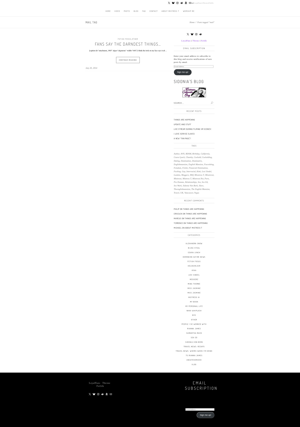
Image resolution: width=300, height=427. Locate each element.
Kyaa (194, 270)
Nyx (194, 315)
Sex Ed (194, 337)
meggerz (185, 175)
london (177, 175)
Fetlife (211, 3)
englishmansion (180, 164)
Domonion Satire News (194, 257)
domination (186, 161)
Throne (205, 3)
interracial (191, 171)
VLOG (194, 364)
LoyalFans (197, 3)
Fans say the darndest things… (128, 44)
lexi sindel (206, 171)
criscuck (178, 214)
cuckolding (207, 157)
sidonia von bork (190, 185)
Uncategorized (194, 360)
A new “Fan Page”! (182, 138)
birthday (196, 154)
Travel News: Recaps (194, 347)
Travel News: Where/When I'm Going (194, 351)
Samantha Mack (194, 333)
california (205, 154)
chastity (189, 157)
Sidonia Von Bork (194, 342)
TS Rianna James (194, 355)
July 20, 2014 (91, 68)
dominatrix (197, 161)
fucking (177, 171)
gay (183, 171)
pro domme (179, 182)
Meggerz (194, 279)
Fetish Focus (124, 39)
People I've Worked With (194, 324)
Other (135, 39)
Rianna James (194, 329)
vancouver (188, 193)
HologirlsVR (194, 266)
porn (207, 178)
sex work (178, 185)
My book (194, 302)
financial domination (198, 168)
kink (199, 171)
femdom (177, 168)
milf (191, 175)
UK (181, 193)
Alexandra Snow (194, 243)
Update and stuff (182, 124)
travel (176, 193)
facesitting (209, 164)
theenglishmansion (182, 189)
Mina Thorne (194, 284)
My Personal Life (194, 306)
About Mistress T (193, 228)
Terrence (178, 223)
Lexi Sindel (194, 275)
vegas (196, 193)
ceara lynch (179, 157)
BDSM (188, 154)
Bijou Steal (194, 248)
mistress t (187, 178)
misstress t (199, 175)
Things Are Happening (184, 120)
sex (199, 182)
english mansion (196, 164)
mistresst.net (198, 178)
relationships (191, 182)
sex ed (205, 182)
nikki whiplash (194, 311)
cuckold (197, 157)
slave (201, 185)
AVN (182, 154)
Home (192, 22)
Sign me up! (182, 72)
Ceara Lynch (194, 252)
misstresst (209, 175)
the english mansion (200, 189)
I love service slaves (184, 134)
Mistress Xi (194, 297)
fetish (185, 168)
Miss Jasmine (194, 288)
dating (177, 161)
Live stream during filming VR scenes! (192, 129)
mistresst (177, 178)
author (176, 154)
